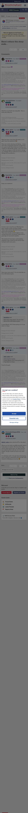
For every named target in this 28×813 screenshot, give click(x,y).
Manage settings (14, 422)
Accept (14, 414)
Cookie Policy (16, 399)
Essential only (14, 418)
